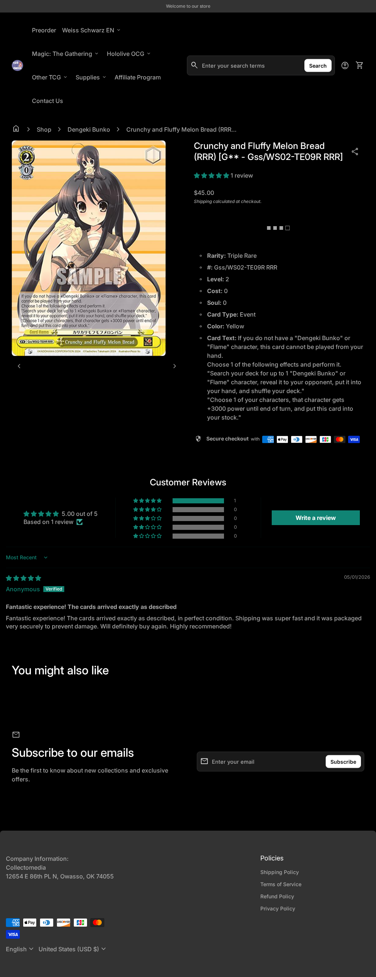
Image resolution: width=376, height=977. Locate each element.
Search (318, 66)
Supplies (91, 77)
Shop (44, 129)
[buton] (21, 949)
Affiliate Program (139, 77)
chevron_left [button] (19, 366)
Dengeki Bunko (89, 129)
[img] (23, 578)
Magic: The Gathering (66, 53)
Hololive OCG (129, 53)
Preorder (44, 30)
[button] (212, 175)
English (21, 949)
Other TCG (50, 77)
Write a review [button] (316, 517)
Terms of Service (280, 884)
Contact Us (47, 100)
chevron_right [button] (174, 366)
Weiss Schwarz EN (92, 30)
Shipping (203, 201)
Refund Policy (277, 896)
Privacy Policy (277, 908)
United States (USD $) (73, 949)
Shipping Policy (279, 872)
